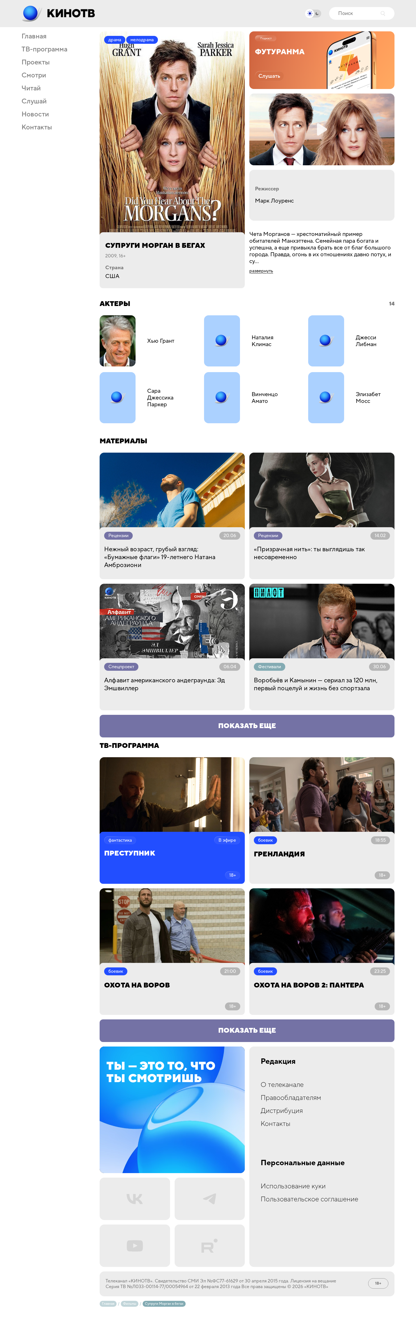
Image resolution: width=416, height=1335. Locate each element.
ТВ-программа (44, 49)
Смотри (34, 75)
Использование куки (293, 1186)
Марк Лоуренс (274, 201)
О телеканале (282, 1084)
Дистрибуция (282, 1110)
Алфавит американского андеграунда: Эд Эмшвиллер (164, 684)
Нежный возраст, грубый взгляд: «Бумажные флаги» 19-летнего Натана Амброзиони (159, 557)
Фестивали (269, 667)
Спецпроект (121, 667)
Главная (34, 36)
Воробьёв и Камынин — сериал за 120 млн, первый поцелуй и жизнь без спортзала (316, 684)
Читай (31, 88)
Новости (35, 114)
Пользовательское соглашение (309, 1199)
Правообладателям (291, 1097)
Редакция (278, 1061)
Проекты (36, 62)
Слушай (34, 101)
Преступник (129, 853)
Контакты (37, 127)
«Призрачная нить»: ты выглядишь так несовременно (309, 553)
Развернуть (261, 271)
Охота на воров (137, 985)
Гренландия (279, 854)
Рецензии (118, 536)
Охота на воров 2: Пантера (309, 985)
